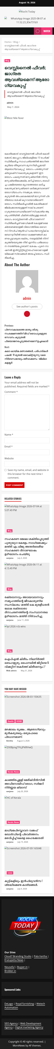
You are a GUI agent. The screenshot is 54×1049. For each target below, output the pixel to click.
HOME (19, 721)
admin (10, 102)
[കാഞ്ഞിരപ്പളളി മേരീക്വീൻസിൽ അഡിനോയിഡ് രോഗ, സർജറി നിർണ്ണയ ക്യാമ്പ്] (27, 761)
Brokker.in (10, 971)
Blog (7, 60)
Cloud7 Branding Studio (17, 956)
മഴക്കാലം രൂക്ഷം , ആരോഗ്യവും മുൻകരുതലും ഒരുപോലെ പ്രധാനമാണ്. (24, 733)
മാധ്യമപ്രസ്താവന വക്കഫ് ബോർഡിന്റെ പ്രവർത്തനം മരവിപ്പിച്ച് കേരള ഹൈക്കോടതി (24, 834)
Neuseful (9, 967)
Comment (11, 392)
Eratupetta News (13, 960)
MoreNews (19, 1045)
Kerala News (13, 771)
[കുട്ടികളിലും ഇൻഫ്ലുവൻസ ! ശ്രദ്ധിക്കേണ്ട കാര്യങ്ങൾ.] (27, 862)
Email (8, 446)
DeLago (8, 1003)
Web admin (11, 670)
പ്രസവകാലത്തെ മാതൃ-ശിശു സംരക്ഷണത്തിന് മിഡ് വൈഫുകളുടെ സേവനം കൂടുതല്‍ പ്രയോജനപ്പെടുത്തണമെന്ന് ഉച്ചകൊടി (26, 333)
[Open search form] (30, 31)
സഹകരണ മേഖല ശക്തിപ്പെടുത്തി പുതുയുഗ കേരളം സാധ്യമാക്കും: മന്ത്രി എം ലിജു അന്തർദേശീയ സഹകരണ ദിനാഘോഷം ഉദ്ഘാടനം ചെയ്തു (26, 546)
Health (11, 721)
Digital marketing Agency (29, 1027)
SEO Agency (11, 1023)
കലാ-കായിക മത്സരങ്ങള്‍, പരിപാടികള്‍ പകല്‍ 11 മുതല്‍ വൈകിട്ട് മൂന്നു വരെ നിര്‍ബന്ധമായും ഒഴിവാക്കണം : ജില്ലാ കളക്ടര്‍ (26, 354)
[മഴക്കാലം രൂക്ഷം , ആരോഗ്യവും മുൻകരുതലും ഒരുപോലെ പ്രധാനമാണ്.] (27, 710)
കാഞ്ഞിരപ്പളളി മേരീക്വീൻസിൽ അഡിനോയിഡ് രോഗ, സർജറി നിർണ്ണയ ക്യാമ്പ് (24, 783)
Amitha (9, 740)
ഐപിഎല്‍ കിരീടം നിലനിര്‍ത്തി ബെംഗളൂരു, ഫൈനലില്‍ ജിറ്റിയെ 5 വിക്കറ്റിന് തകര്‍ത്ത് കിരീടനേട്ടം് (26, 662)
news (10, 873)
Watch (47, 31)
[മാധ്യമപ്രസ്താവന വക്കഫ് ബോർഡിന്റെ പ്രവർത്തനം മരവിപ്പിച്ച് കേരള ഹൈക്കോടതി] (27, 811)
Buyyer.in (22, 967)
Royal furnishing (25, 1003)
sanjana (9, 558)
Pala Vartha (41, 956)
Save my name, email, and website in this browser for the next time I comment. (28, 473)
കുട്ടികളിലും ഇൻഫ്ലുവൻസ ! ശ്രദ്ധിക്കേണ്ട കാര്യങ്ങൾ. (23, 882)
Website (9, 458)
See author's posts (27, 306)
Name (8, 434)
